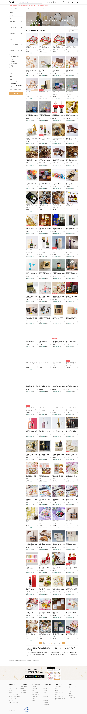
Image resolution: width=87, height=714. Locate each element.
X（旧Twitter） (72, 697)
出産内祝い (46, 702)
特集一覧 (22, 688)
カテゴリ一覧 (23, 692)
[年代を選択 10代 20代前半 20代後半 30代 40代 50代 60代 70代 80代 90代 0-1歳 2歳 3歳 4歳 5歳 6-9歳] (16, 33)
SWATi (33, 698)
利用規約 (11, 692)
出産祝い (45, 690)
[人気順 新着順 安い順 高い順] (73, 30)
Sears (33, 690)
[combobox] (30, 2)
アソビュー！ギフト (36, 694)
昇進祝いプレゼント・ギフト (20, 8)
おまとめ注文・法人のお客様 (61, 699)
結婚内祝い (46, 700)
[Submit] (20, 2)
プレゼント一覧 (23, 686)
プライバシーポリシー (13, 694)
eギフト (57, 688)
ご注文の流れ (58, 686)
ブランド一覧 (23, 690)
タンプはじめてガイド (13, 688)
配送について (58, 694)
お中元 (45, 692)
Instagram (71, 695)
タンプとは (11, 686)
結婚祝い (45, 688)
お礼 (44, 698)
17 (51, 643)
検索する (16, 93)
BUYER (33, 700)
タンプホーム (11, 8)
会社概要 (11, 690)
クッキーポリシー (12, 698)
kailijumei (34, 686)
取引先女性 (29, 8)
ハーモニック (35, 696)
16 (49, 643)
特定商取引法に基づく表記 (14, 696)
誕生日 (45, 686)
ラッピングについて (59, 692)
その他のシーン (47, 704)
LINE (70, 693)
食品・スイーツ (36, 8)
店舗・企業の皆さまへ (13, 702)
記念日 (45, 694)
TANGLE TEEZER (35, 688)
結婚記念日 (46, 696)
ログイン (57, 2)
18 (54, 643)
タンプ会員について (59, 696)
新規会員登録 (49, 2)
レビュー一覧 (11, 700)
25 (59, 643)
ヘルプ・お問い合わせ (73, 687)
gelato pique (35, 692)
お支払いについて (59, 690)
